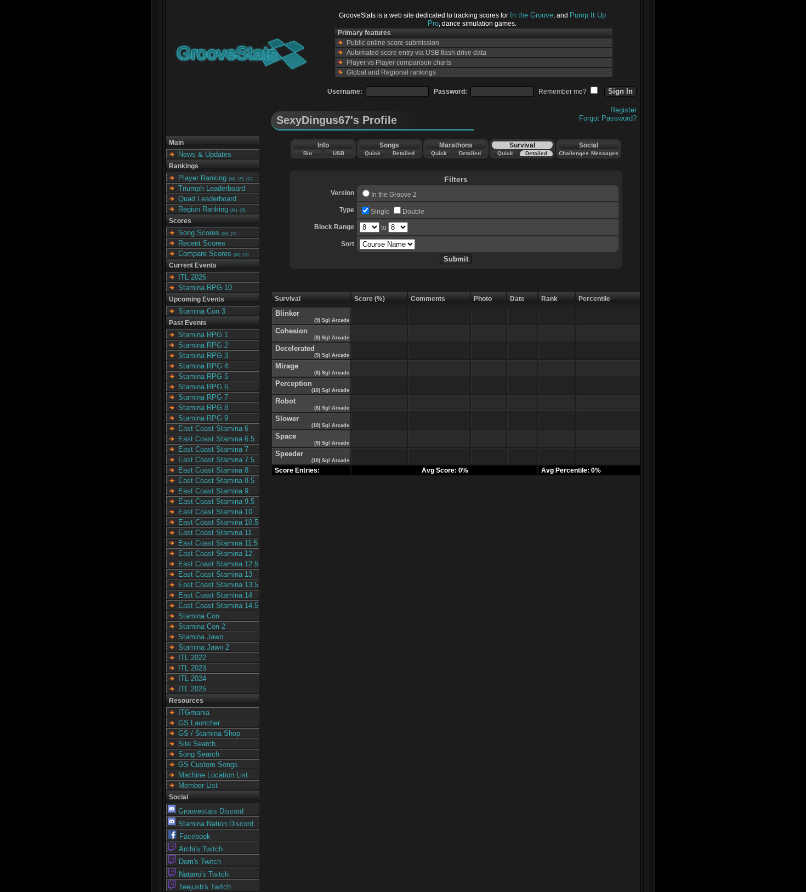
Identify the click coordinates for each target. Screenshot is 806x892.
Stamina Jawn (200, 637)
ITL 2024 (192, 678)
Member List (198, 785)
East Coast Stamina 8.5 (216, 480)
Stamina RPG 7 (203, 397)
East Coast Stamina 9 (213, 491)
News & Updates (204, 154)
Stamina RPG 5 (203, 376)
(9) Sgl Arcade (331, 320)
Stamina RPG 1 (203, 335)
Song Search (198, 754)
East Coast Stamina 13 (215, 574)
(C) (249, 179)
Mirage (286, 366)
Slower (287, 418)
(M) (232, 179)
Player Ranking (202, 178)
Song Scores (198, 233)
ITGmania (193, 712)
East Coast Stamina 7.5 (216, 460)
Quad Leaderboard (207, 199)
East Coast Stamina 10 (215, 512)
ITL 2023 (192, 668)
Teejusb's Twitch (205, 887)
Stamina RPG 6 (203, 387)
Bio (307, 153)
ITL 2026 (192, 277)
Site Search (196, 744)
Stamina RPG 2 (203, 345)
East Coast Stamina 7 (213, 449)
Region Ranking (203, 209)
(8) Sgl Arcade (331, 337)
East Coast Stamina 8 (213, 470)
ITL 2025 (192, 689)
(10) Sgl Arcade (329, 390)
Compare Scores (204, 253)
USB (338, 153)
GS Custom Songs (208, 764)
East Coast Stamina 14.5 (218, 605)
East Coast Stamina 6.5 (216, 439)
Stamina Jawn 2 (203, 647)
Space (285, 436)
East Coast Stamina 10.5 (218, 522)
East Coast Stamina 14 (215, 595)
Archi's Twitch (201, 849)
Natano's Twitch (204, 874)
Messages (604, 153)
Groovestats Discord (210, 811)
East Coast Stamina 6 (213, 428)
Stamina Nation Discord (215, 824)
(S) (241, 179)
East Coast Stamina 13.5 (218, 585)
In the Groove (531, 15)
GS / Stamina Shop (209, 733)
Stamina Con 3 (201, 311)
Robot (285, 401)
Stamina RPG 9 (203, 418)
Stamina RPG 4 (203, 366)
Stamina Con (198, 616)
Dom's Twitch (200, 861)
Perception (293, 383)
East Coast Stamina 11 (215, 533)
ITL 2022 (192, 658)
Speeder (289, 454)
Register (623, 110)
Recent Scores (201, 243)
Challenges (574, 153)
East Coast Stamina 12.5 (218, 564)
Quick (373, 153)
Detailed (404, 153)
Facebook (195, 836)
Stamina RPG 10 (205, 287)
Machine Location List (213, 775)
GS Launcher (199, 723)
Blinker (287, 313)
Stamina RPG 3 (203, 355)
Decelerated (295, 348)
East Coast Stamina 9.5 (216, 501)
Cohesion (291, 331)
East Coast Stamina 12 (215, 553)
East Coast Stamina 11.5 (218, 543)
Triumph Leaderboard (211, 188)
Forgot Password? (608, 118)
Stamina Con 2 (201, 626)
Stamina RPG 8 (203, 408)
